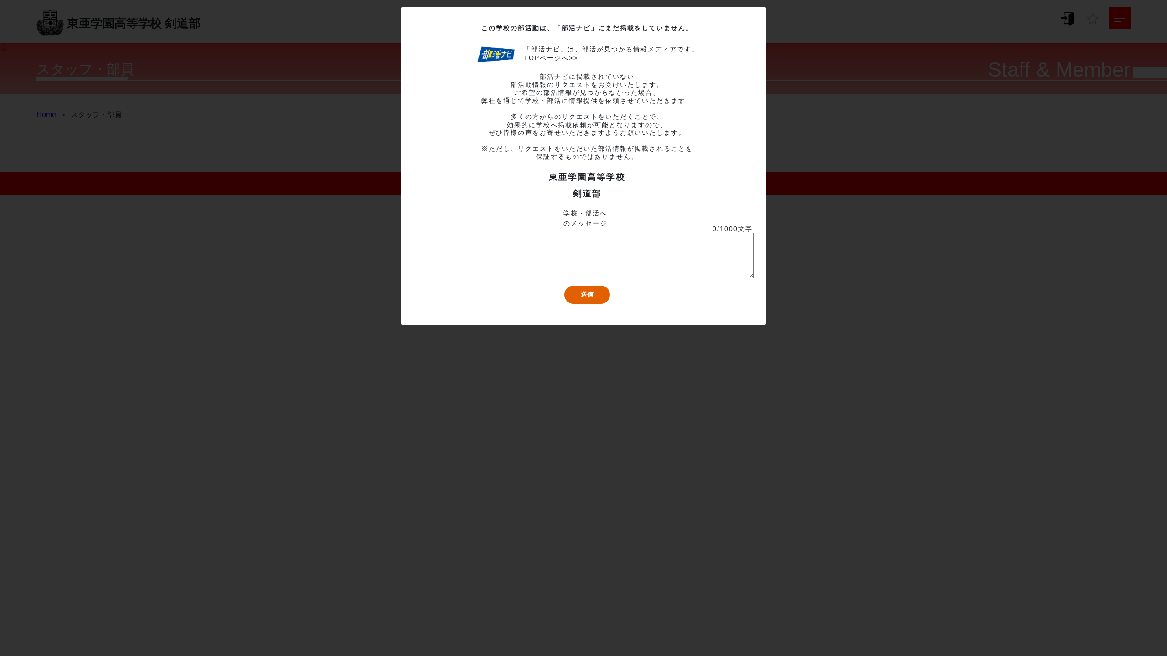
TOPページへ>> (551, 58)
